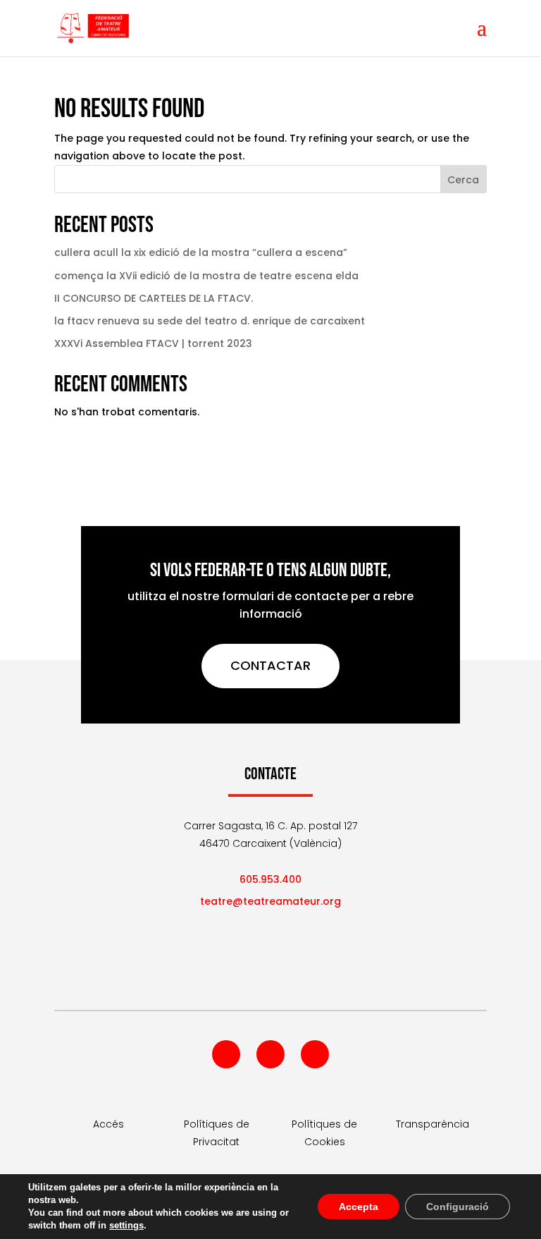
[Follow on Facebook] (226, 1054)
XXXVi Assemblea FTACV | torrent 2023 (153, 343)
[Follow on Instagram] (315, 1054)
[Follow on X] (270, 1054)
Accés (108, 1124)
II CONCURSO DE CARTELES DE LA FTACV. (153, 298)
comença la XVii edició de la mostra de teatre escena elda (206, 276)
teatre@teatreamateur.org (270, 901)
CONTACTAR (270, 665)
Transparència (432, 1124)
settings (126, 1225)
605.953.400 (270, 879)
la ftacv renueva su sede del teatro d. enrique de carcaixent (209, 321)
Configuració (457, 1206)
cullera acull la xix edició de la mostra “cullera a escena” (200, 252)
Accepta (358, 1206)
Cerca (463, 180)
